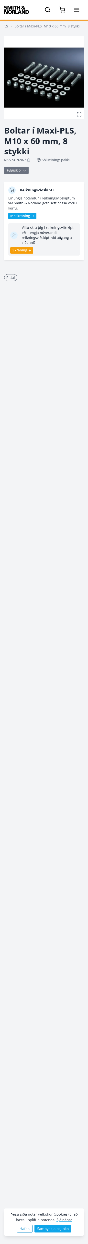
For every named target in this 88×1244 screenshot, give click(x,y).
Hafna (25, 1228)
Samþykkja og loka (53, 1228)
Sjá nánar (64, 1219)
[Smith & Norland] (16, 10)
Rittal (10, 277)
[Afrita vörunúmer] (28, 160)
